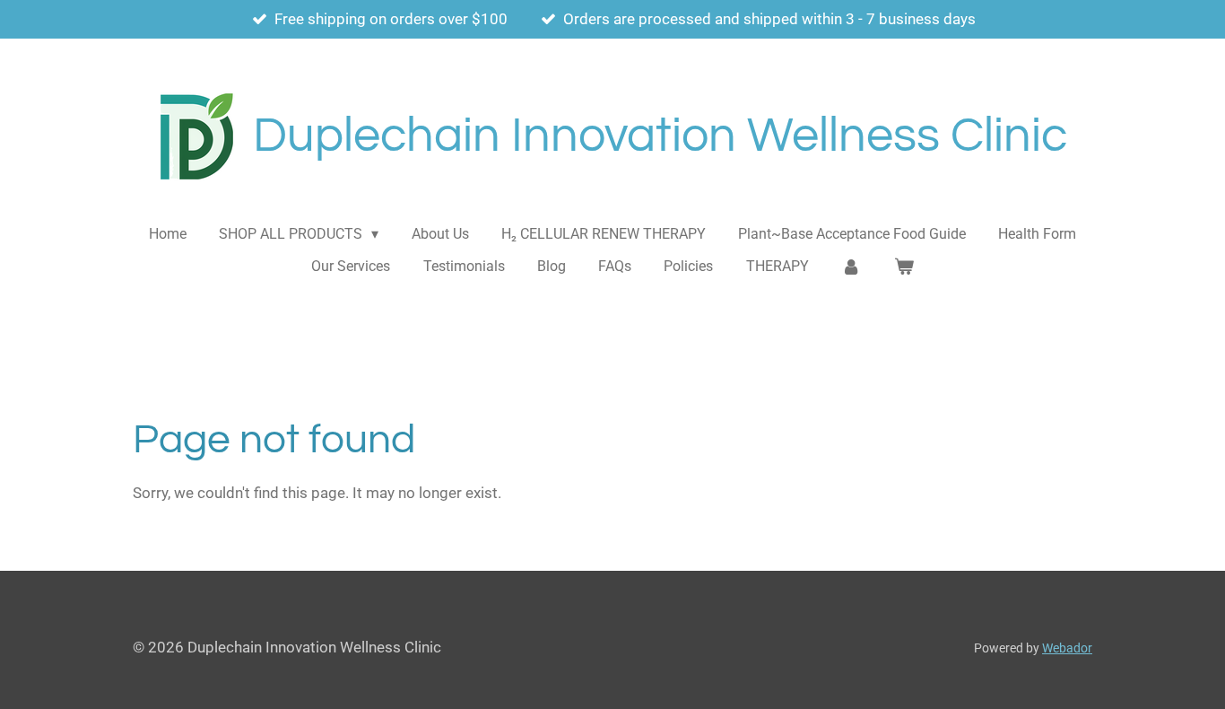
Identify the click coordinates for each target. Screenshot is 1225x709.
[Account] (851, 266)
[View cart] (903, 266)
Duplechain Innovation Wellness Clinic (660, 136)
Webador (1067, 648)
